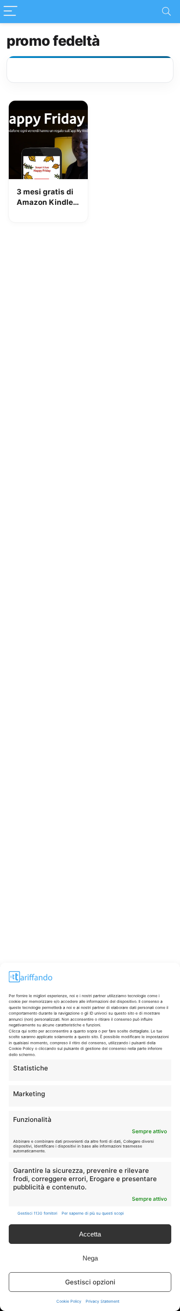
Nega (90, 1258)
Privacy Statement (102, 1301)
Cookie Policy (68, 1301)
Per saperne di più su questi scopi (93, 1213)
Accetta (90, 1234)
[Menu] (10, 11)
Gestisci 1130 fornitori (37, 1213)
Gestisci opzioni (90, 1282)
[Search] (166, 11)
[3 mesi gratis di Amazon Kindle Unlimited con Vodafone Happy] (48, 106)
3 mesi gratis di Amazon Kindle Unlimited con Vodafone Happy (47, 197)
